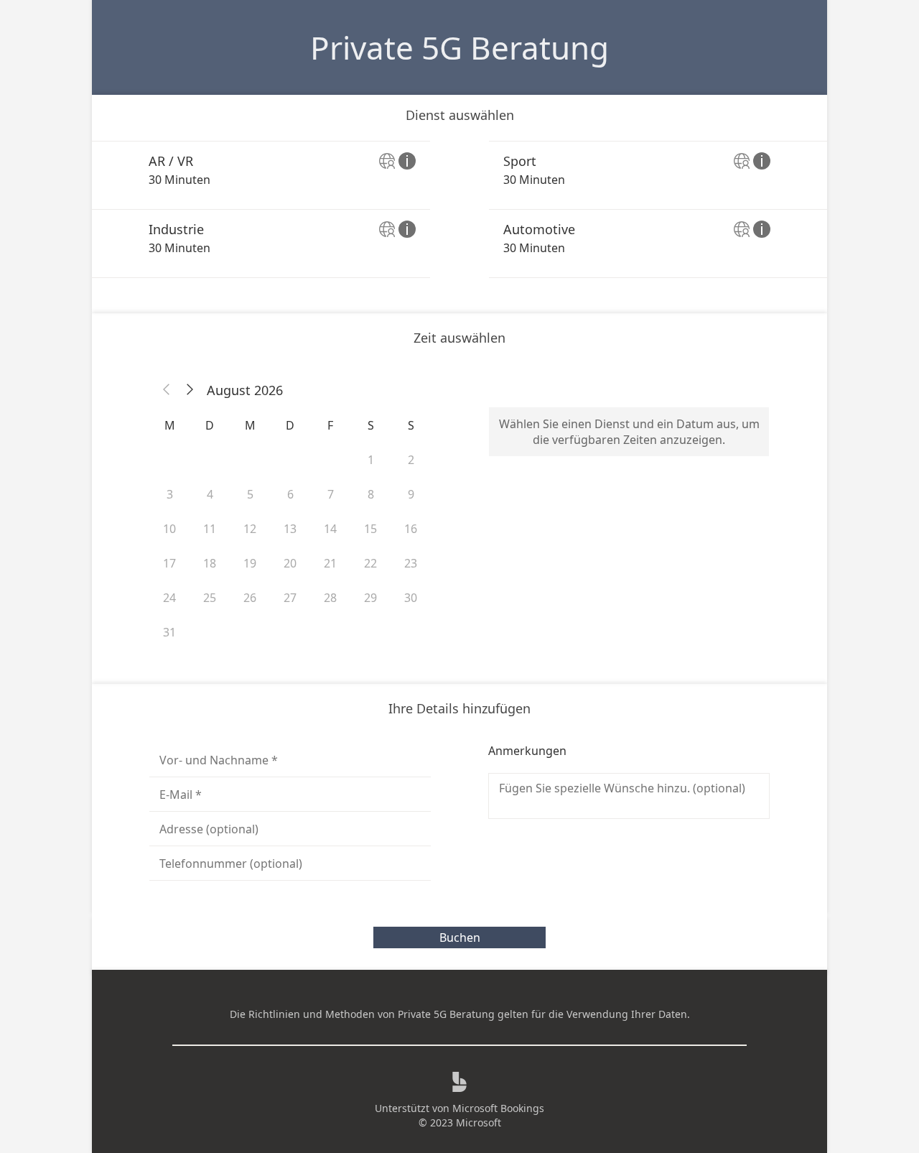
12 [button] (249, 529)
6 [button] (290, 494)
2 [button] (411, 460)
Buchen (459, 937)
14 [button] (330, 529)
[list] (459, 209)
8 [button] (371, 494)
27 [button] (290, 598)
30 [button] (410, 598)
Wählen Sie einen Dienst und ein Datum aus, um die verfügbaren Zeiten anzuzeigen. (629, 432)
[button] (166, 390)
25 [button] (209, 598)
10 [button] (169, 529)
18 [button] (209, 563)
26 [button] (249, 598)
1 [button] (371, 460)
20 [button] (290, 563)
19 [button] (249, 563)
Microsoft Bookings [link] (498, 1108)
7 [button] (330, 494)
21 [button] (330, 563)
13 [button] (290, 529)
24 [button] (169, 598)
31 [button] (169, 632)
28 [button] (330, 598)
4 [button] (210, 494)
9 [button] (411, 494)
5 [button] (250, 494)
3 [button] (170, 494)
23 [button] (410, 563)
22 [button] (370, 563)
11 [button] (209, 529)
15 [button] (370, 529)
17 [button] (169, 563)
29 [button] (370, 598)
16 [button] (410, 529)
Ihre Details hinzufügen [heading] (459, 708)
